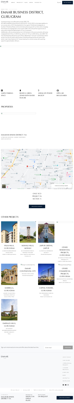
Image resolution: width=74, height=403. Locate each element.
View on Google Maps (61, 185)
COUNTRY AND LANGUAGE (56, 390)
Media (31, 2)
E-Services (66, 372)
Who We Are (66, 360)
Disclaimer (26, 390)
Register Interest (37, 206)
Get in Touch (67, 2)
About (13, 2)
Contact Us (38, 2)
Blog (26, 2)
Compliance (66, 380)
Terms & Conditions (39, 390)
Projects (19, 2)
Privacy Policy (15, 390)
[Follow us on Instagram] (68, 385)
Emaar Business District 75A (14, 135)
